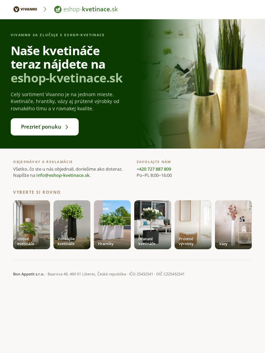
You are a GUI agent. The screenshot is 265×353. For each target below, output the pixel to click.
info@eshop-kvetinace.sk (62, 175)
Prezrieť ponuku (41, 126)
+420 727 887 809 (154, 169)
